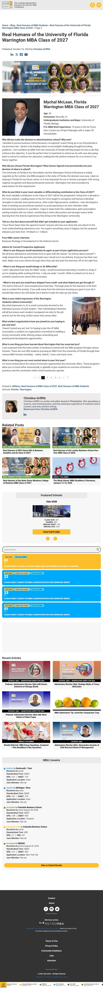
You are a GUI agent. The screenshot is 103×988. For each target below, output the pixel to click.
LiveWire (3, 985)
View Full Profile (51, 532)
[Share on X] (16, 54)
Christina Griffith (41, 49)
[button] (47, 538)
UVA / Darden (54, 984)
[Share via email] (26, 54)
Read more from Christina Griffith (41, 409)
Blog (12, 25)
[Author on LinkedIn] (25, 414)
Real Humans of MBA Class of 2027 (39, 386)
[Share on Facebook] (21, 54)
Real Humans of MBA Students (32, 25)
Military (16, 386)
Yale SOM (67, 984)
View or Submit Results (51, 865)
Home (5, 25)
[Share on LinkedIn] (12, 54)
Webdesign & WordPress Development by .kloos (51, 977)
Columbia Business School (24, 984)
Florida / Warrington (21, 389)
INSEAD (39, 984)
